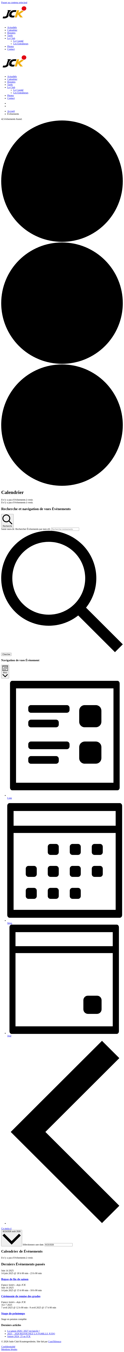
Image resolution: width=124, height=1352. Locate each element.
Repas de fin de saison (14, 1279)
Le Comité (18, 41)
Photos (10, 46)
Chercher (6, 654)
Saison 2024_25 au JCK (19, 1336)
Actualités (12, 27)
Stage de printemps (13, 1313)
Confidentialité (8, 1346)
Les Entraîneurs (20, 43)
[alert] (62, 499)
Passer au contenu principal (14, 2)
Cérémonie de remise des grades (20, 1296)
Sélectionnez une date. (34, 1244)
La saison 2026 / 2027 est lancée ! (23, 1331)
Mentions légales (9, 1349)
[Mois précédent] (65, 1223)
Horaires (11, 33)
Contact (11, 49)
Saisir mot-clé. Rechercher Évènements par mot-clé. (26, 529)
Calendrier (12, 30)
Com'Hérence (54, 1341)
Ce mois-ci (6, 1228)
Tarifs (10, 35)
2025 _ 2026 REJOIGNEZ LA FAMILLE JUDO (31, 1333)
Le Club (11, 38)
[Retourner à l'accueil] (14, 22)
